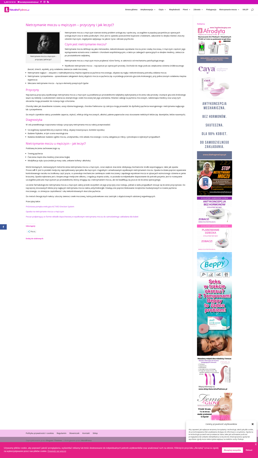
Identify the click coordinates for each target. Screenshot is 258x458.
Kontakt (86, 433)
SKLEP (245, 10)
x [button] (256, 444)
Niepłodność (174, 10)
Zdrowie (197, 10)
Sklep (95, 433)
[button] (252, 424)
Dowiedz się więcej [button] (57, 451)
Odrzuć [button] (249, 450)
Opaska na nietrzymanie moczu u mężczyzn (45, 211)
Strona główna (131, 10)
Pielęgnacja (211, 10)
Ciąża (161, 10)
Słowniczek (74, 433)
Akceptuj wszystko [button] (232, 450)
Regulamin (61, 433)
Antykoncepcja (146, 10)
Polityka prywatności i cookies (40, 433)
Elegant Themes (54, 440)
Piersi (185, 10)
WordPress (86, 440)
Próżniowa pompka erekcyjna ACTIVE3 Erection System (50, 206)
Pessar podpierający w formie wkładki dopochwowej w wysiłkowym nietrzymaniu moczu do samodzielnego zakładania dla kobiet (82, 216)
